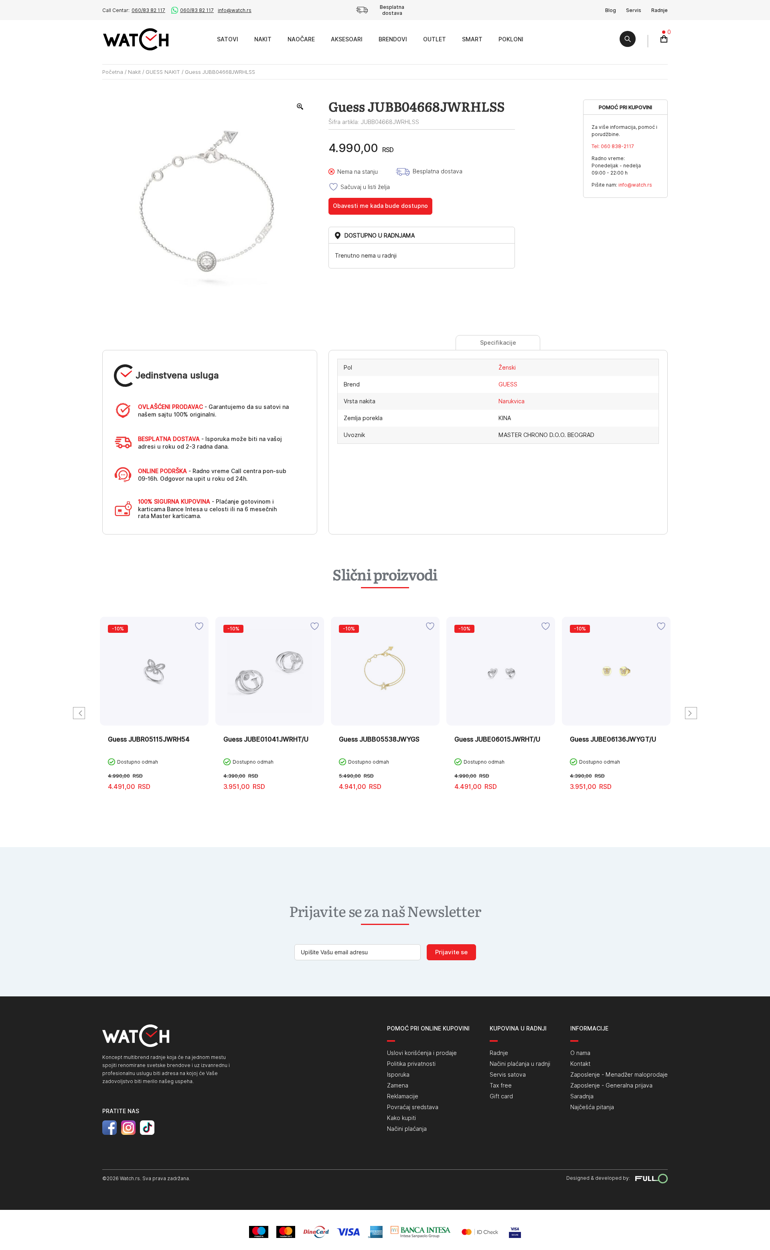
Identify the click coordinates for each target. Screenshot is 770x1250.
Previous (79, 713)
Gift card (501, 1096)
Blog (610, 10)
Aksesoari (347, 39)
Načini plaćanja (407, 1129)
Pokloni (510, 39)
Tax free (501, 1085)
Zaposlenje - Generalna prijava (611, 1085)
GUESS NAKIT (163, 72)
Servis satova (508, 1074)
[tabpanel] (154, 717)
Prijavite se (451, 952)
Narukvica (511, 401)
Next (691, 713)
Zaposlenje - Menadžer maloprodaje (619, 1074)
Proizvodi (200, 39)
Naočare (301, 39)
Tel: (613, 146)
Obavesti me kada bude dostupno (380, 206)
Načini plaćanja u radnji (520, 1064)
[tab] (498, 342)
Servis (633, 10)
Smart (472, 39)
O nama (580, 1053)
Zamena (397, 1085)
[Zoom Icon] (300, 107)
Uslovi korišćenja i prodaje (422, 1053)
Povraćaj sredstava (412, 1107)
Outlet (434, 39)
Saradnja (582, 1096)
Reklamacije (402, 1096)
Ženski (507, 367)
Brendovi (393, 39)
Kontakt (580, 1064)
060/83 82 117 (148, 10)
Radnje (659, 10)
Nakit (263, 39)
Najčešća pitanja (592, 1107)
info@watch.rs (234, 10)
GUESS (507, 384)
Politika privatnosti (411, 1064)
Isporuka (398, 1074)
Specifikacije (498, 342)
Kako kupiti (401, 1118)
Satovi (227, 39)
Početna (112, 72)
